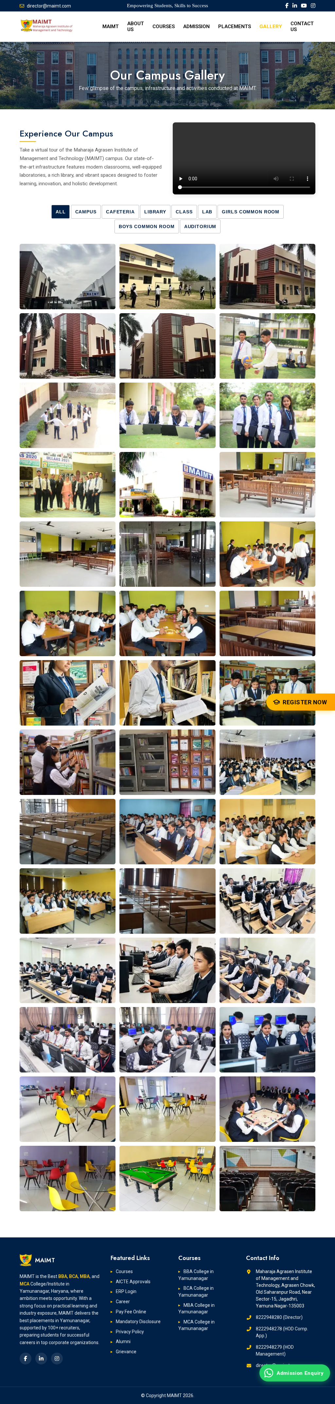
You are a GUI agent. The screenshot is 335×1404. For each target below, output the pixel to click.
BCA (73, 1276)
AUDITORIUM (200, 226)
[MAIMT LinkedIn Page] (294, 6)
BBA (62, 1276)
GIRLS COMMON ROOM (250, 211)
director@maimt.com (49, 6)
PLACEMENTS (234, 26)
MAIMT (110, 26)
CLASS (184, 211)
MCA (24, 1284)
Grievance (126, 1351)
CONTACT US (302, 26)
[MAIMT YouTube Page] (304, 6)
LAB (207, 211)
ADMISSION (196, 26)
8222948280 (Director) (279, 1317)
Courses (124, 1271)
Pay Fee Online (131, 1311)
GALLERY (270, 26)
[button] (67, 276)
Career (123, 1301)
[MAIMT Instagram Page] (313, 6)
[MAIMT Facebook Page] (287, 6)
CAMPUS (86, 211)
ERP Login (126, 1291)
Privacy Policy (130, 1331)
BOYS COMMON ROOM (147, 226)
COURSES (163, 26)
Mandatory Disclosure (138, 1321)
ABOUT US (135, 26)
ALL (61, 211)
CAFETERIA (120, 211)
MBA (85, 1276)
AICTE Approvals (133, 1281)
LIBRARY (155, 211)
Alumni (123, 1341)
